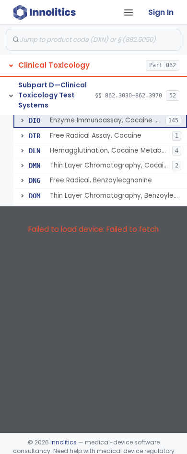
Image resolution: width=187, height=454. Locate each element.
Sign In (161, 12)
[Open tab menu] (128, 12)
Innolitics (63, 442)
